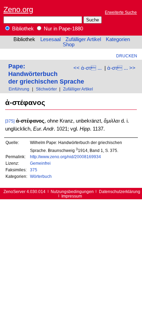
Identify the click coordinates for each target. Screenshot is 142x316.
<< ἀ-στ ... (87, 68)
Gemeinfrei (40, 163)
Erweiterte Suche (121, 12)
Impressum (71, 196)
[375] (9, 121)
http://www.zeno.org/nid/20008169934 (65, 156)
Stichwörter (46, 89)
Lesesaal (50, 39)
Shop (68, 44)
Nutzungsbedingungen (72, 191)
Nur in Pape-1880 (62, 28)
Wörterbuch (41, 176)
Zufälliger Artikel (83, 39)
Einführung (19, 89)
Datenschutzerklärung (119, 191)
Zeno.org (18, 9)
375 (33, 169)
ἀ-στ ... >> (121, 68)
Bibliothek (22, 28)
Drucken (126, 56)
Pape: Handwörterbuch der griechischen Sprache (46, 74)
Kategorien (118, 39)
